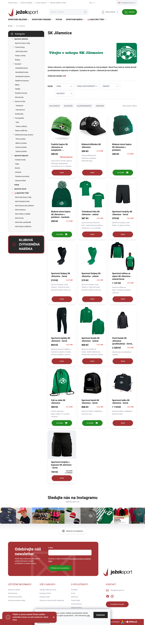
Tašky (17, 164)
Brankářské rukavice (23, 76)
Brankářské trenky (22, 72)
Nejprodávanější (84, 106)
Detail (62, 172)
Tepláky (17, 89)
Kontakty (74, 590)
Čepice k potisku (21, 151)
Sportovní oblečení (21, 39)
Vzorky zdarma (41, 3)
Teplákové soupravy (22, 81)
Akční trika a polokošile (23, 222)
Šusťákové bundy (21, 93)
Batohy (17, 168)
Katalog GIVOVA (45, 593)
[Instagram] (112, 596)
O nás (73, 593)
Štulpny (17, 60)
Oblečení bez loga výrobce (24, 135)
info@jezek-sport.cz (117, 590)
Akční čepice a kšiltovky (23, 226)
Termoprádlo (19, 118)
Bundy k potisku (21, 147)
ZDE (64, 76)
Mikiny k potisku (21, 143)
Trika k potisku (21, 139)
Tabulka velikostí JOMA (58, 3)
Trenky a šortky (20, 55)
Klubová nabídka (26, 3)
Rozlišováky (19, 114)
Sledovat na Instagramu (74, 531)
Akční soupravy (20, 210)
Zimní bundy (19, 97)
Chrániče (18, 172)
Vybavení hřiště (20, 180)
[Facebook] (107, 596)
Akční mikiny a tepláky (22, 214)
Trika (17, 122)
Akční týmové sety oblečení (24, 206)
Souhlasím (100, 615)
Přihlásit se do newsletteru (60, 568)
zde (88, 615)
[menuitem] (19, 19)
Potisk (16, 185)
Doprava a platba (14, 590)
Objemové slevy (76, 607)
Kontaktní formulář (117, 604)
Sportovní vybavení (21, 155)
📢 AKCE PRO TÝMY (21, 193)
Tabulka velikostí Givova (48, 590)
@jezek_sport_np (72, 502)
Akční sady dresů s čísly (23, 197)
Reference (74, 597)
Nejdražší (68, 106)
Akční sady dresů (21, 51)
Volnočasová (20, 110)
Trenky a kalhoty (21, 126)
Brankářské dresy (22, 68)
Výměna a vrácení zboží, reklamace (52, 600)
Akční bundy (19, 218)
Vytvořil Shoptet (114, 622)
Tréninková (19, 106)
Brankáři (18, 64)
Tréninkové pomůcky (22, 176)
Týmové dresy (20, 47)
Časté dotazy (12, 593)
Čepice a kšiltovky (21, 130)
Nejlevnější (54, 106)
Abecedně (100, 106)
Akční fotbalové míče (22, 201)
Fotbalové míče (20, 160)
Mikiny (17, 85)
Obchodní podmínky (15, 597)
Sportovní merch (20, 189)
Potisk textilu (12, 3)
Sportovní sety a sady (22, 43)
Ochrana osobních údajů (16, 600)
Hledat (85, 12)
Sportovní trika (20, 101)
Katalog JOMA (45, 597)
